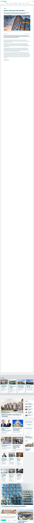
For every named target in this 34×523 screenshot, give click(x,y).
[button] (16, 514)
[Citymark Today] (3, 1)
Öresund (24, 3)
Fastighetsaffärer (15, 3)
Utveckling (7, 3)
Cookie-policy (8, 521)
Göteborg (27, 3)
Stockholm (20, 3)
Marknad (10, 3)
